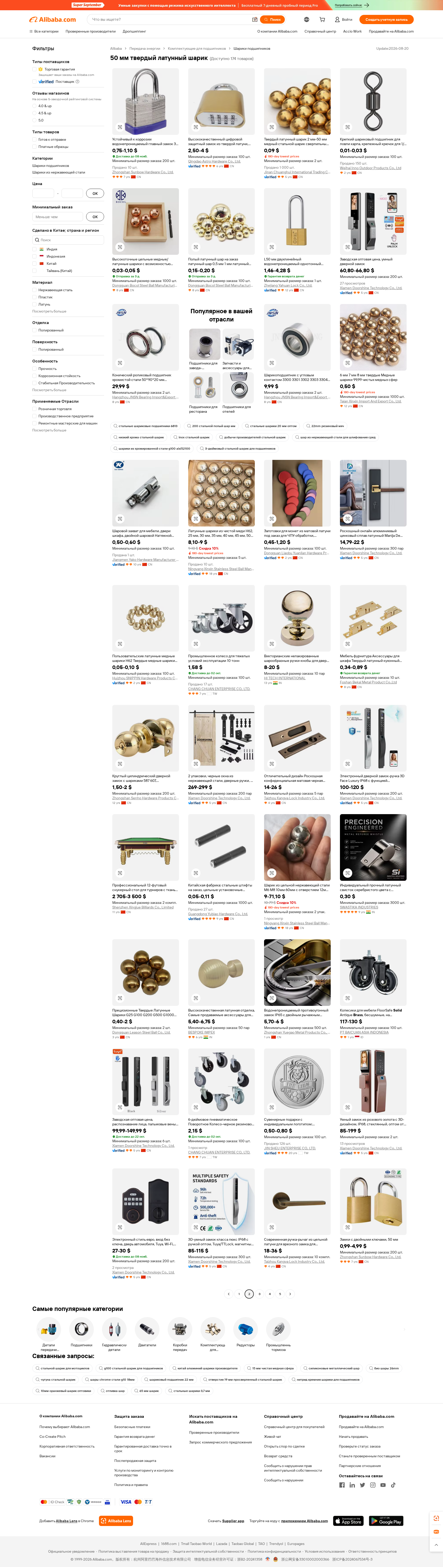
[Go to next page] (290, 1294)
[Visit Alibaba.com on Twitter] (362, 1485)
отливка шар (115, 1391)
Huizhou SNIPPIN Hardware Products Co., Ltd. (145, 678)
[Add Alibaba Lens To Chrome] (116, 1521)
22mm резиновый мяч (327, 426)
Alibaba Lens (66, 1521)
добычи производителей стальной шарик (255, 437)
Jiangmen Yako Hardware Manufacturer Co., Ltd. (145, 560)
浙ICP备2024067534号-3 (352, 1559)
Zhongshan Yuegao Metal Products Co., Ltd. (297, 1032)
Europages (296, 1544)
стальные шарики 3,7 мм (192, 1391)
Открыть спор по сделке (284, 1446)
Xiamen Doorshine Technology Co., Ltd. (371, 288)
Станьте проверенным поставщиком (369, 1456)
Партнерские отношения (360, 1466)
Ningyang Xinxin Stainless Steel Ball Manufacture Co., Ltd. (221, 569)
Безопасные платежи (132, 1427)
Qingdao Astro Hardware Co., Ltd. (214, 161)
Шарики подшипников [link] (252, 48)
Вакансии (47, 1456)
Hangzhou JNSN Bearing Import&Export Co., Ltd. (145, 397)
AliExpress (148, 1544)
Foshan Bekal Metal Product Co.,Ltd (368, 682)
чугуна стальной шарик (58, 1379)
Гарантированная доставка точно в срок (143, 1448)
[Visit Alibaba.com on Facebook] (342, 1485)
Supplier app (233, 1521)
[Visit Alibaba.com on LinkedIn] (352, 1485)
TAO (261, 1544)
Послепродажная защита (135, 1461)
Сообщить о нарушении (283, 1480)
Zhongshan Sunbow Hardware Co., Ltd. (143, 172)
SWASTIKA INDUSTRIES (359, 907)
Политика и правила (131, 1485)
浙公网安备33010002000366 (305, 1559)
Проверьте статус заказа (359, 1446)
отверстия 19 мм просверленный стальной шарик (245, 1379)
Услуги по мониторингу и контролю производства (143, 1472)
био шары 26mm (386, 1368)
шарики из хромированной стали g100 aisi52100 (154, 448)
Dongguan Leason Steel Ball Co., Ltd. (141, 1032)
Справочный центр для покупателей (294, 1427)
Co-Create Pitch (52, 1436)
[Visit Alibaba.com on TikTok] (393, 1485)
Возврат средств (278, 1456)
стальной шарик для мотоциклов (65, 1368)
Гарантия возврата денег (134, 1436)
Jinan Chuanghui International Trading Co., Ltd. (297, 172)
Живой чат (272, 1436)
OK (95, 193)
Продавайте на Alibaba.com (361, 1427)
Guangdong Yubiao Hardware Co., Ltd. (218, 914)
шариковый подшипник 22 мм (171, 1379)
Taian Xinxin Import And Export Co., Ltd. (370, 401)
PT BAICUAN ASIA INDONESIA (364, 1032)
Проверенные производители (214, 1432)
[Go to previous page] (228, 1294)
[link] (436, 1518)
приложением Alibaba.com (304, 1521)
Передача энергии (144, 48)
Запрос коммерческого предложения (220, 1442)
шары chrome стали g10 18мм (112, 1379)
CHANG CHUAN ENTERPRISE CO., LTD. (219, 689)
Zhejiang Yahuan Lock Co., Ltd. (288, 285)
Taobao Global (242, 1544)
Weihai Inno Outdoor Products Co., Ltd (370, 168)
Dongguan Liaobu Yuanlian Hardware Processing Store (297, 553)
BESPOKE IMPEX (201, 1032)
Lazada (221, 1544)
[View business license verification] (267, 1559)
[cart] (323, 20)
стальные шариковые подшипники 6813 (148, 426)
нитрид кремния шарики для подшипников (328, 1379)
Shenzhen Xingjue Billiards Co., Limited (143, 907)
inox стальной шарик (194, 437)
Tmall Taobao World (196, 1544)
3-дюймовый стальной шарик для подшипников (240, 448)
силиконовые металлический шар (334, 1368)
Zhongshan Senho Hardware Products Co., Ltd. (145, 798)
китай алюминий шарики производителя (207, 1368)
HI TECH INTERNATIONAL (285, 678)
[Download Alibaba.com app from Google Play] (386, 1521)
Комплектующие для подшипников (197, 48)
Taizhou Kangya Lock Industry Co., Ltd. (294, 798)
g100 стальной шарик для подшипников (133, 1368)
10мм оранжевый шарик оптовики (66, 1391)
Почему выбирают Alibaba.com (64, 1427)
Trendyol (276, 1544)
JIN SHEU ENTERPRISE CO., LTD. (290, 1148)
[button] (255, 19)
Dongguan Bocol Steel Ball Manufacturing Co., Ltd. (145, 285)
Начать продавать (353, 1436)
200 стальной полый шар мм (213, 426)
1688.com (169, 1544)
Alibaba (116, 48)
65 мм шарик (149, 1391)
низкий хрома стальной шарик (141, 437)
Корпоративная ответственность (67, 1446)
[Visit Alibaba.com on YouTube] (383, 1485)
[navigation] (68, 672)
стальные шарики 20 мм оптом (273, 426)
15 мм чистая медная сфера (273, 1368)
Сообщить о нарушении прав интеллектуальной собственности (293, 1468)
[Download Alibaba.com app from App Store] (348, 1521)
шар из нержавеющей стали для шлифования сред (338, 437)
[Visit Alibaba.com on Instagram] (373, 1485)
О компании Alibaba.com (60, 1416)
